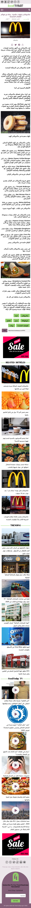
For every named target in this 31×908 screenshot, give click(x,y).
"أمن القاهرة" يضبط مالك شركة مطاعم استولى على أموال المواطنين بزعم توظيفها (16, 701)
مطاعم (22, 866)
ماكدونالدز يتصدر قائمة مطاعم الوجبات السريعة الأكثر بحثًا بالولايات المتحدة (16, 517)
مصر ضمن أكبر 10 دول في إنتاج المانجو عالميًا (15, 413)
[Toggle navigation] (2, 10)
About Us (13, 868)
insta (15, 2)
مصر (16, 320)
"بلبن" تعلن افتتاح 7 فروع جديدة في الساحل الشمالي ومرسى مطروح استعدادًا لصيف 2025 (16, 727)
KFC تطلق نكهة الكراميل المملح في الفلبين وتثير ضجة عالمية (15, 672)
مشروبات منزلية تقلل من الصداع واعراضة (16, 775)
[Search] (29, 9)
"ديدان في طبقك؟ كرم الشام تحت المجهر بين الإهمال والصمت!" (16, 752)
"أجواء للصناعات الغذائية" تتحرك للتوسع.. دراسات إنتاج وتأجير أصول (16, 624)
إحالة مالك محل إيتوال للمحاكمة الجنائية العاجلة (17, 576)
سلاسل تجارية (17, 866)
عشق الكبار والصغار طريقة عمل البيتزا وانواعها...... (17, 798)
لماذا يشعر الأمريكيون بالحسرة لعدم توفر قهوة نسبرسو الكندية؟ (15, 439)
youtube (2, 2)
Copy (4, 330)
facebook (18, 2)
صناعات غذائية (25, 866)
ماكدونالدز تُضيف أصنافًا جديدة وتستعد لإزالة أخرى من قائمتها (15, 387)
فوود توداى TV (4, 866)
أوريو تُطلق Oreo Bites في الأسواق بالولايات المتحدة (18, 648)
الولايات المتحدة (23, 325)
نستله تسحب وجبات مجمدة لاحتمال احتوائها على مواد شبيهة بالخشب (17, 465)
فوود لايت (13, 866)
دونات (12, 325)
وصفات (9, 866)
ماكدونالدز (25, 315)
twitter (12, 2)
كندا (16, 315)
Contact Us (17, 868)
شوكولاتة (25, 320)
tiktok (8, 1)
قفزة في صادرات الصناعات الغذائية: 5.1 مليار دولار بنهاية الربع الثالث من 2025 (16, 600)
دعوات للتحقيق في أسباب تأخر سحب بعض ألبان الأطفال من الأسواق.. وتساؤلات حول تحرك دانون (15, 550)
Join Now (15, 900)
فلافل (9, 320)
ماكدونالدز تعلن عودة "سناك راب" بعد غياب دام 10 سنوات (16, 491)
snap (5, 1)
